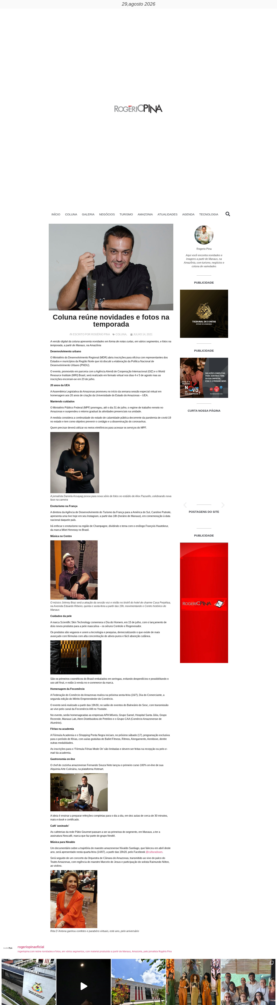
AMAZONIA (145, 214)
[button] (185, 505)
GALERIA (88, 214)
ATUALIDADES (167, 214)
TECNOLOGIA (208, 214)
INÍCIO (55, 214)
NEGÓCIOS (107, 214)
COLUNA (71, 214)
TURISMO (126, 214)
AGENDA (188, 214)
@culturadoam (154, 852)
